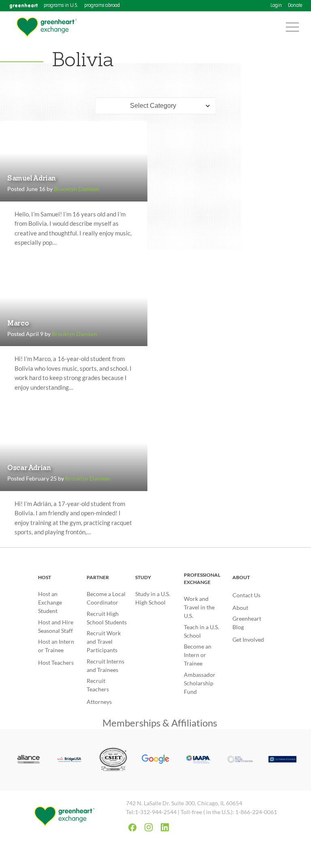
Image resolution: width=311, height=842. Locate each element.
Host (44, 577)
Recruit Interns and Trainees (105, 665)
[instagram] (149, 827)
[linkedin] (165, 827)
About (241, 577)
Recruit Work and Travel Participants (104, 641)
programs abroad (102, 5)
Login (276, 5)
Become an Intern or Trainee (197, 655)
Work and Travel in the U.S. (199, 607)
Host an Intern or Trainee (56, 645)
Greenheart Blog (246, 622)
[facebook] (132, 827)
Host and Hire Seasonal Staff (55, 626)
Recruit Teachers (98, 685)
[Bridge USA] (71, 760)
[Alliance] (29, 760)
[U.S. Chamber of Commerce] (282, 760)
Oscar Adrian (29, 468)
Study (143, 577)
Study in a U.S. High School (152, 598)
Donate (295, 5)
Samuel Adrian (31, 178)
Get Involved (248, 639)
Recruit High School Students (107, 618)
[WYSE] (240, 759)
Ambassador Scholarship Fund (199, 683)
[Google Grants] (156, 760)
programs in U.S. (61, 5)
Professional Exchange (202, 578)
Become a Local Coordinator (106, 598)
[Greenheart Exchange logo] (46, 27)
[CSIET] (113, 760)
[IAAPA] (198, 760)
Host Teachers (56, 662)
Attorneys (99, 701)
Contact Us (246, 595)
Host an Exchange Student (50, 602)
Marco (18, 323)
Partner (98, 577)
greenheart (23, 5)
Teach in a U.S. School (201, 631)
